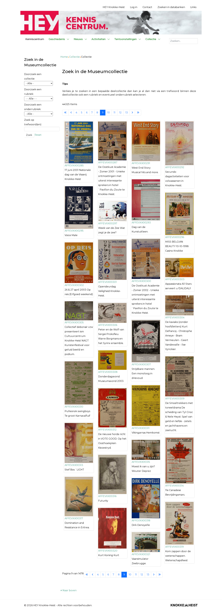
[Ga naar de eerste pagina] (65, 112)
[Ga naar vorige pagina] (71, 112)
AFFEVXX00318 (141, 520)
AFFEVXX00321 (141, 554)
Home (64, 56)
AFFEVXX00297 (107, 223)
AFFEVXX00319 (174, 546)
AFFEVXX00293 (141, 222)
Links (193, 7)
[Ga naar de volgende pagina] (132, 112)
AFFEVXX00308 (107, 372)
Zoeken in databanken (171, 7)
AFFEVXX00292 (174, 167)
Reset (38, 134)
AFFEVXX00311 (141, 428)
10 (108, 112)
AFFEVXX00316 (107, 496)
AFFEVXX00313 (74, 465)
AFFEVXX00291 (141, 163)
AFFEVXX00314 (174, 485)
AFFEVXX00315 (141, 462)
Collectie (74, 56)
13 (126, 112)
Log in (133, 7)
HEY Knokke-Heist (114, 7)
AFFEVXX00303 (174, 279)
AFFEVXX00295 (74, 230)
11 (114, 112)
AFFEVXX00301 (107, 282)
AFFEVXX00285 (74, 165)
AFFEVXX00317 (74, 518)
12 (120, 112)
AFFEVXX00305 (74, 322)
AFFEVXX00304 (174, 317)
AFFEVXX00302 (74, 285)
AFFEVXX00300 (141, 281)
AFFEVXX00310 (74, 406)
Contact (147, 7)
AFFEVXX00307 (141, 364)
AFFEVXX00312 (107, 429)
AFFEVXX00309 (174, 398)
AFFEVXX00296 (174, 237)
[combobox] (183, 41)
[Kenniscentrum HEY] (111, 22)
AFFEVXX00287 (107, 162)
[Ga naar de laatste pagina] (138, 112)
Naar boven (69, 590)
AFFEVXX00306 (107, 325)
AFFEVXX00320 (107, 550)
